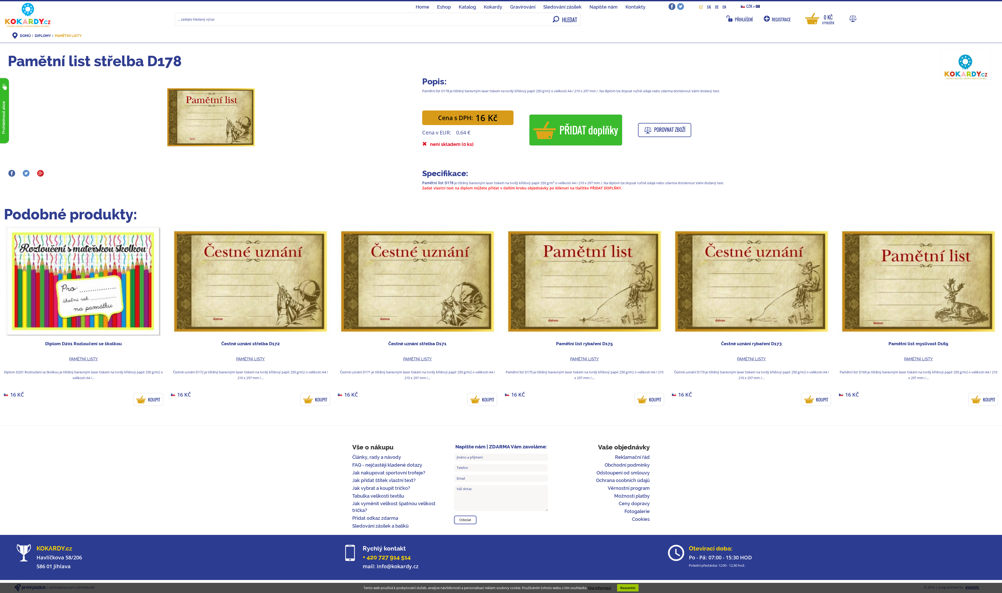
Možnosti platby (632, 496)
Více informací (599, 587)
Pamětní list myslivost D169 (918, 343)
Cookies (641, 519)
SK (709, 7)
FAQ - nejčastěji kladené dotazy (387, 465)
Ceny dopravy (634, 503)
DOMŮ (25, 36)
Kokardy (493, 7)
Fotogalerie (637, 511)
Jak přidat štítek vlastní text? (384, 480)
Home (422, 7)
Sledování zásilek (562, 7)
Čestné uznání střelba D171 (417, 343)
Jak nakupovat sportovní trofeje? (388, 472)
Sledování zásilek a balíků (380, 526)
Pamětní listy (68, 36)
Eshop (444, 7)
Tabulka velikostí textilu (378, 496)
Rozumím (627, 587)
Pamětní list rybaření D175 (584, 343)
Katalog (467, 7)
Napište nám (603, 7)
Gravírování (522, 7)
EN (724, 7)
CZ (701, 7)
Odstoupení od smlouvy (623, 472)
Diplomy (43, 36)
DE (717, 7)
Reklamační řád (632, 457)
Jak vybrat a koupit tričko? (381, 488)
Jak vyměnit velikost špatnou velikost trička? (394, 507)
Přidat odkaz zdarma (375, 518)
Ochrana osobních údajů (623, 480)
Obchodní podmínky (627, 465)
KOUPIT (154, 400)
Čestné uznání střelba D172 (250, 343)
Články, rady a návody (376, 457)
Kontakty (635, 7)
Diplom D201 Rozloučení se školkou (83, 343)
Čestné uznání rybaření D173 (751, 343)
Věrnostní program (629, 488)
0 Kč (828, 19)
